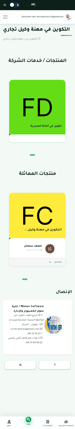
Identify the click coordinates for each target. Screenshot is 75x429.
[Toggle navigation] (5, 17)
